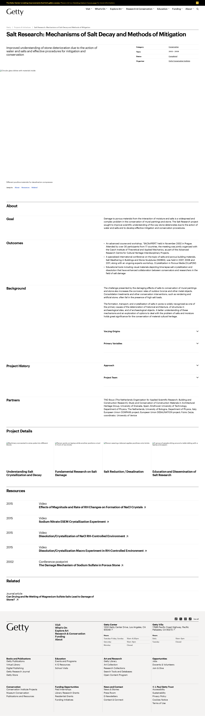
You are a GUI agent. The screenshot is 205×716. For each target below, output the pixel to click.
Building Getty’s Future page (85, 3)
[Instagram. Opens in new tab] (185, 619)
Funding (176, 8)
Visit (88, 8)
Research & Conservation (139, 8)
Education (162, 8)
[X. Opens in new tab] (180, 619)
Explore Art (116, 8)
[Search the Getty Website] (198, 9)
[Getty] (14, 12)
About (188, 8)
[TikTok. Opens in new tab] (190, 619)
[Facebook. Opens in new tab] (176, 619)
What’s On (100, 8)
